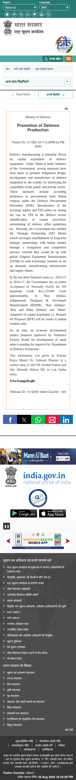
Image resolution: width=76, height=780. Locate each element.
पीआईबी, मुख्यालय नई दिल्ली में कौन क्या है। (29, 577)
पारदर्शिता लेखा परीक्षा (17, 629)
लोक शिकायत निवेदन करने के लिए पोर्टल (27, 652)
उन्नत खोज (55, 59)
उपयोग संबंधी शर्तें (43, 745)
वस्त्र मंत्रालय (14, 678)
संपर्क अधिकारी (14, 600)
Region (7, 2)
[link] (38, 455)
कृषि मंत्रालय (13, 689)
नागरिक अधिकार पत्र (18, 623)
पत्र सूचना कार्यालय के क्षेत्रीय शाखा (25, 583)
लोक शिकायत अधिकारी (18, 588)
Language (44, 2)
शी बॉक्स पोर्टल (14, 658)
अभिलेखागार (30, 749)
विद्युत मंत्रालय (14, 724)
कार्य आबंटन (13, 618)
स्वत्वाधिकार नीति (20, 745)
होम (7, 69)
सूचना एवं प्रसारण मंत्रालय (20, 672)
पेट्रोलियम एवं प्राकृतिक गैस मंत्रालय (25, 719)
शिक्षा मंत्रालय (14, 707)
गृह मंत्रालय (13, 695)
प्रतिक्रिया (47, 749)
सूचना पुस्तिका (14, 641)
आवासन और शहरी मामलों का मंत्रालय (26, 701)
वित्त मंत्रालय (13, 684)
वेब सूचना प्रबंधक (16, 647)
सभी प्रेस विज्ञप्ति (22, 69)
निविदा (62, 745)
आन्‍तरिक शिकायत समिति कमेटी (22, 594)
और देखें (69, 729)
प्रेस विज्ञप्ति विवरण (43, 69)
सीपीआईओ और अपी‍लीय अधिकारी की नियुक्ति (29, 635)
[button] (27, 14)
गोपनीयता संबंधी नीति (50, 741)
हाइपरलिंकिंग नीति (24, 741)
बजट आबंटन (13, 612)
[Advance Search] (48, 14)
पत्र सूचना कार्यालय (28, 31)
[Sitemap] (41, 14)
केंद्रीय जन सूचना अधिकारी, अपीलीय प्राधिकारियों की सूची (36, 606)
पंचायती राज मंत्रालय (18, 713)
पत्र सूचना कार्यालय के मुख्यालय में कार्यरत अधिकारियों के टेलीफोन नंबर (35, 569)
